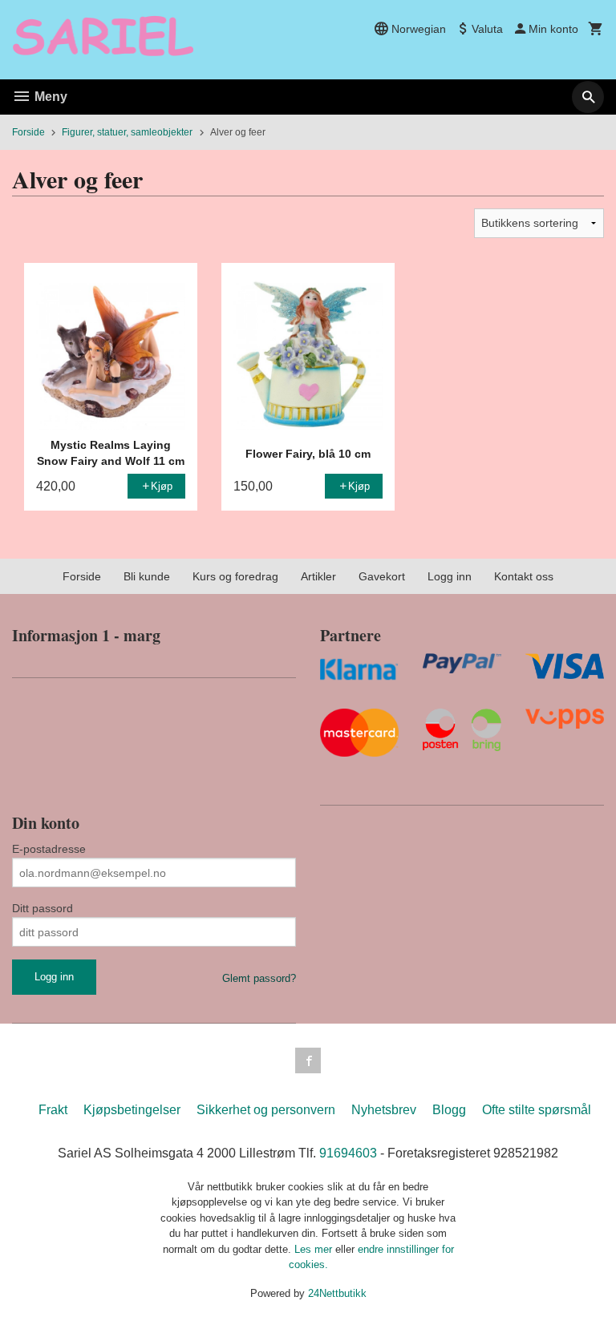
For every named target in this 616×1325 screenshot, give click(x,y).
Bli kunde (147, 576)
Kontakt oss (523, 576)
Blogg (449, 1110)
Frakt (52, 1110)
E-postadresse (49, 848)
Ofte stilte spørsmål (536, 1110)
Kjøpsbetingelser (131, 1110)
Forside (28, 132)
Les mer (314, 1249)
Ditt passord (42, 908)
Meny (49, 96)
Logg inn (450, 576)
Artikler (318, 576)
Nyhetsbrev (383, 1110)
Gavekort (382, 576)
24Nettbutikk (337, 1293)
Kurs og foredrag (235, 576)
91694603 (348, 1153)
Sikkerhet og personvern (266, 1110)
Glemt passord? (259, 978)
